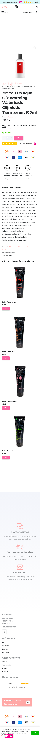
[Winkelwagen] (36, 12)
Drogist (10, 83)
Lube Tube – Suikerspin (11, 401)
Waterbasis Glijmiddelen (10, 85)
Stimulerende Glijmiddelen (17, 247)
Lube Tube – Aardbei (10, 302)
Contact (5, 662)
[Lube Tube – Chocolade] (20, 332)
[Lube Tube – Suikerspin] (20, 381)
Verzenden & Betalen (20, 552)
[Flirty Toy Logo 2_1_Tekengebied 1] (6, 7)
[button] (37, 7)
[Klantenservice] (20, 526)
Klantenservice (20, 532)
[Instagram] (16, 7)
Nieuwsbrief (20, 572)
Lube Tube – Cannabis (11, 451)
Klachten (5, 672)
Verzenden (5, 646)
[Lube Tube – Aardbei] (20, 282)
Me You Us (9, 117)
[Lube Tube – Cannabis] (20, 431)
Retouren (5, 652)
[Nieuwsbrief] (20, 567)
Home (4, 83)
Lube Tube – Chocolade (11, 352)
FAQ (3, 642)
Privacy (4, 668)
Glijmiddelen (19, 83)
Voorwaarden (7, 665)
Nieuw (16, 117)
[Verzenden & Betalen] (20, 547)
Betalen (5, 649)
